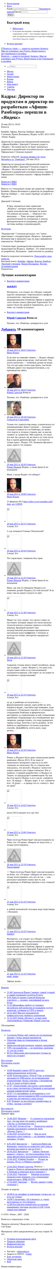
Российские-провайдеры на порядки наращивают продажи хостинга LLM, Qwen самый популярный (28, 1207)
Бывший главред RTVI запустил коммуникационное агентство (25, 1071)
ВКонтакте (18, 28)
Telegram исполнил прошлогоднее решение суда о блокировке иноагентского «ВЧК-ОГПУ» (28, 1177)
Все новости (7, 1108)
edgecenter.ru (23, 1251)
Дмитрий (22, 1174)
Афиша (29, 261)
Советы (10, 87)
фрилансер (22, 1144)
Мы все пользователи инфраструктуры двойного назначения (26, 1014)
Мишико (22, 1118)
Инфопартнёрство (16, 1244)
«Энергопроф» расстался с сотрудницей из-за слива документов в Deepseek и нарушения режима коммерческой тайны (31, 1088)
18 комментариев (9, 266)
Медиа (10, 71)
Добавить (8, 329)
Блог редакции (14, 1256)
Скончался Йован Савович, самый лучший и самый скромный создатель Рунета (31, 993)
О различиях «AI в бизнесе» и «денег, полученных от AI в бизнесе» (28, 1200)
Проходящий (13, 867)
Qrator (29, 1254)
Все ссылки (6, 1060)
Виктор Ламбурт (43, 261)
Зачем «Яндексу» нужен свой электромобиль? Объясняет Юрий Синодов (28, 1019)
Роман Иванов (14, 467)
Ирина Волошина (30, 264)
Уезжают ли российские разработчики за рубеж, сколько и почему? (29, 1102)
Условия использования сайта (21, 1239)
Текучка (11, 89)
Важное (5, 987)
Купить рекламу (15, 43)
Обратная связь (14, 1259)
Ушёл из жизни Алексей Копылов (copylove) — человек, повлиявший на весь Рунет (28, 1000)
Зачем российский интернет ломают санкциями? (31, 1045)
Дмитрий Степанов (10, 264)
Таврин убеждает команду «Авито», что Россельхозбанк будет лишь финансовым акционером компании (28, 1154)
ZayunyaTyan (24, 1126)
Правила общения (16, 1241)
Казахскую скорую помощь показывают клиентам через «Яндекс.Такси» (30, 1128)
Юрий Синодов (16, 317)
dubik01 (12, 286)
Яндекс (43, 264)
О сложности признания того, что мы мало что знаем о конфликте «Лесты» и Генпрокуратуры (30, 1121)
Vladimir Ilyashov (26, 1159)
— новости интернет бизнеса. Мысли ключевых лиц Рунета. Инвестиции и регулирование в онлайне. (27, 58)
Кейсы (10, 81)
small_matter (12, 976)
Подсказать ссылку (10, 1063)
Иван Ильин (13, 352)
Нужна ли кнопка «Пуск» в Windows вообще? (27, 1160)
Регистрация (13, 3)
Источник (6, 229)
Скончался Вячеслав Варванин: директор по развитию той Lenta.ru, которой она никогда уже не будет (30, 1146)
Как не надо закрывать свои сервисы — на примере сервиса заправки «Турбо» (30, 1136)
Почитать (5, 1030)
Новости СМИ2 (9, 181)
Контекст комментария (18, 281)
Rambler (21, 261)
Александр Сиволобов (18, 419)
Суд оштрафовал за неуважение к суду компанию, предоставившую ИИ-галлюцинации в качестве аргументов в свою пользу (31, 1096)
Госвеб (10, 74)
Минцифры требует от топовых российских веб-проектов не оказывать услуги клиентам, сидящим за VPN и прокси (30, 1007)
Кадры (10, 79)
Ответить (31, 350)
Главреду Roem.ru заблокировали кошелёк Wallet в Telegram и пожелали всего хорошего (31, 1170)
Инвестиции (13, 76)
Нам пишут (12, 84)
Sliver (9, 660)
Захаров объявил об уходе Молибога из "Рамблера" (23, 158)
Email (9, 9)
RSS (9, 1261)
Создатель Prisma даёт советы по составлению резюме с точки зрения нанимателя (29, 1036)
